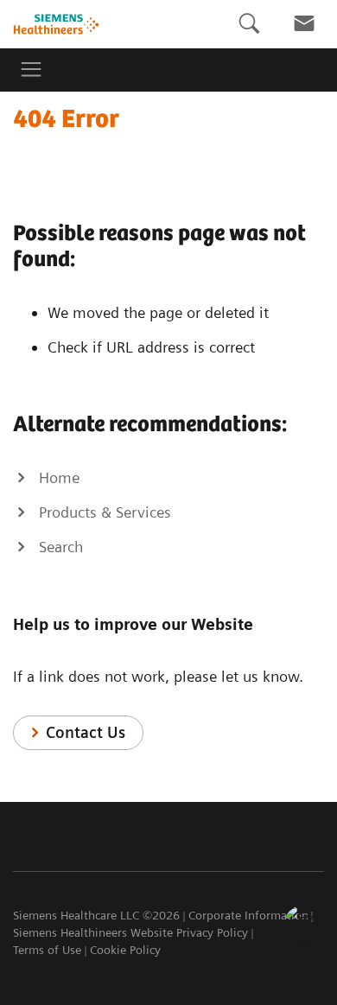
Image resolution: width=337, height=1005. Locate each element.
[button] (305, 926)
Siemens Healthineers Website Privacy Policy (130, 932)
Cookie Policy (125, 950)
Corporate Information (248, 915)
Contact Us (85, 732)
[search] (248, 24)
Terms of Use (47, 950)
